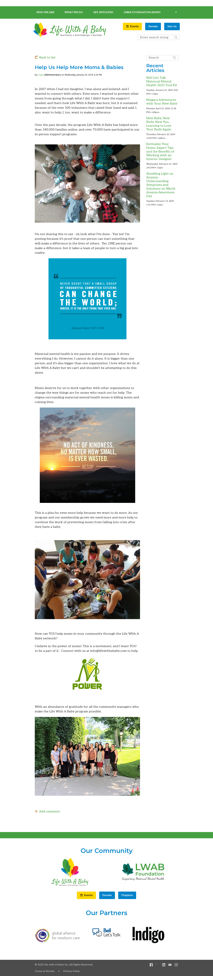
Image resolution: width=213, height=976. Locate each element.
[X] (158, 965)
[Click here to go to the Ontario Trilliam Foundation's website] (57, 941)
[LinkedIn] (164, 965)
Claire (41, 75)
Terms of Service (45, 971)
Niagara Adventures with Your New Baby (161, 101)
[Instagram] (176, 965)
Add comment (49, 811)
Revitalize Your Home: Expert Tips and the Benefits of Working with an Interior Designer (160, 151)
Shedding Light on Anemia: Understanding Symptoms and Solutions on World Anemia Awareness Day (160, 185)
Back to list (47, 57)
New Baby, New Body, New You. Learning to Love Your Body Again (158, 123)
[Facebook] (151, 965)
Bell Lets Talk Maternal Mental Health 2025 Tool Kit (161, 81)
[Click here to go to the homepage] (69, 886)
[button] (133, 29)
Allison (155, 112)
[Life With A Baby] (69, 37)
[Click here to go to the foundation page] (143, 886)
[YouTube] (170, 965)
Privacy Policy (71, 971)
